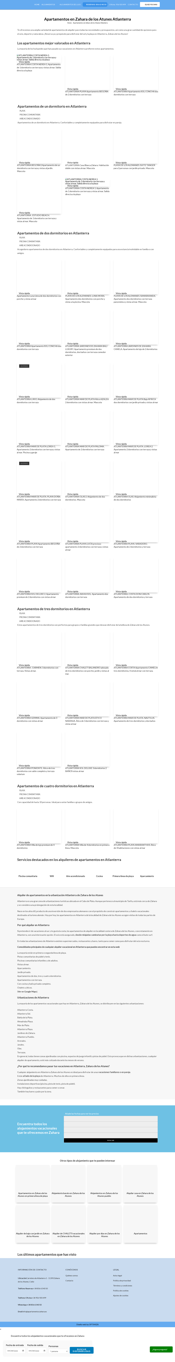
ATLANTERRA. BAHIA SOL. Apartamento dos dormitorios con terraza (86, 595)
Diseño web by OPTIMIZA (87, 1324)
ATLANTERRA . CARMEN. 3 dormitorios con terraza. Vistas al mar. (37, 669)
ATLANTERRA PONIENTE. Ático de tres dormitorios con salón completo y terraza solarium (36, 771)
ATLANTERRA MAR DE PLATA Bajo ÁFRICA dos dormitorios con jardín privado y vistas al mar (136, 400)
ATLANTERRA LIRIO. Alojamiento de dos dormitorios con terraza (36, 400)
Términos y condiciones (122, 1285)
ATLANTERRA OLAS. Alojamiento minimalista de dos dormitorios (135, 498)
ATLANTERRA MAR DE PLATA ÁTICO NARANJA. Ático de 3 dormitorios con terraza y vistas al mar (87, 721)
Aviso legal (117, 1275)
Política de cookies (121, 1290)
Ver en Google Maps (27, 991)
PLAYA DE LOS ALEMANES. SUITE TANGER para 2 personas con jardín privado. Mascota (134, 166)
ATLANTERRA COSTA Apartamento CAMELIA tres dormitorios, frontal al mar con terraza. (136, 669)
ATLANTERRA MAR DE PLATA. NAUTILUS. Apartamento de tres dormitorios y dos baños (134, 719)
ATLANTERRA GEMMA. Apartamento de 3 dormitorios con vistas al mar (37, 719)
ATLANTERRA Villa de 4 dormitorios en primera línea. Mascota (87, 846)
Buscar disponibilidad (81, 1350)
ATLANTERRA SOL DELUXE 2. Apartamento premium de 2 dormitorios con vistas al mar (38, 595)
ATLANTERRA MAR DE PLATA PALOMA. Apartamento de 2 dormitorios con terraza (84, 448)
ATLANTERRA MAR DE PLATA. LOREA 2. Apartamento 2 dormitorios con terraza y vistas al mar (135, 449)
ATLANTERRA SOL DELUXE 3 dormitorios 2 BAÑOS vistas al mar (86, 769)
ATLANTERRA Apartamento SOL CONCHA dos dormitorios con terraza (136, 93)
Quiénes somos (71, 1275)
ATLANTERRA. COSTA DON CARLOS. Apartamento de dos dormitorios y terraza (133, 595)
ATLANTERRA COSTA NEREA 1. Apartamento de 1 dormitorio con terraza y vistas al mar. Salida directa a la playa (39, 67)
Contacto (69, 1280)
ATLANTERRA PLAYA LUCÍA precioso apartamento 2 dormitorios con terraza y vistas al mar (86, 546)
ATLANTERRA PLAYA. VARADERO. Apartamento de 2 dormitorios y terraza (132, 545)
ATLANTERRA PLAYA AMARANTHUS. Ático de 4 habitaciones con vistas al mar (135, 846)
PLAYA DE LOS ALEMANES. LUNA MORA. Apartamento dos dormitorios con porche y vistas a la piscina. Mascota (85, 299)
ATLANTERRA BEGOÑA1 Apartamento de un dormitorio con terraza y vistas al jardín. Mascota (38, 168)
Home (69, 23)
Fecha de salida (35, 1345)
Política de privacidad (122, 1280)
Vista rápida (72, 162)
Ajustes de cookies (120, 1295)
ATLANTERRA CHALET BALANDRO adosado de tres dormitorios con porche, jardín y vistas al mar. (87, 670)
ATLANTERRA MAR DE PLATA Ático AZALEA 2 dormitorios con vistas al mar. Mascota (87, 400)
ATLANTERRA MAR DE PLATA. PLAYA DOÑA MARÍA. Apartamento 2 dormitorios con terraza (39, 498)
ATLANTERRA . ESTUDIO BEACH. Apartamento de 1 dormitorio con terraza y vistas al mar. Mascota (36, 218)
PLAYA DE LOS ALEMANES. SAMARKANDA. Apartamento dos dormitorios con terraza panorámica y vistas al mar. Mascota (135, 299)
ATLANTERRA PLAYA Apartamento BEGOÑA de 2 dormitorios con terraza (86, 93)
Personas (53, 1346)
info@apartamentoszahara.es (35, 1311)
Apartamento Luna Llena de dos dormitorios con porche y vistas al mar (39, 297)
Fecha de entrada (15, 1345)
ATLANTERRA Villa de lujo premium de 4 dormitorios (35, 846)
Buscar (110, 1140)
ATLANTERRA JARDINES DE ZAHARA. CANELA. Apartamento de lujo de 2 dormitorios (135, 347)
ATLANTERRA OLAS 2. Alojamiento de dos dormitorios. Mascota (85, 498)
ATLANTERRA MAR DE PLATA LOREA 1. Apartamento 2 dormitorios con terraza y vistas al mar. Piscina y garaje (38, 449)
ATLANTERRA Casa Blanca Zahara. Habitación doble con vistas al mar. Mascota (87, 166)
